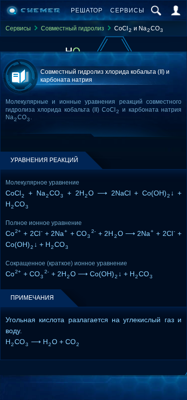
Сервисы (127, 10)
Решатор (87, 10)
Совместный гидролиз (72, 28)
